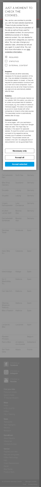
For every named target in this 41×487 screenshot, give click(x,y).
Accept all (19, 157)
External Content (18, 65)
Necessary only (20, 151)
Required (14, 57)
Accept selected (19, 164)
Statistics (14, 61)
